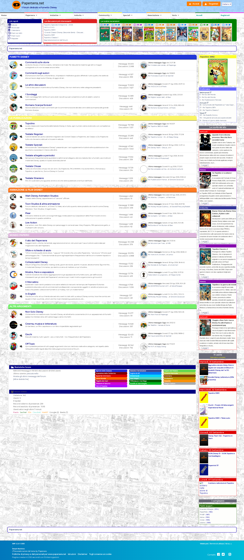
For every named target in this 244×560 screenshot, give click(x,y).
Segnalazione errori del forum (56, 40)
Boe (169, 97)
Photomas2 (164, 158)
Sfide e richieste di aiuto (38, 250)
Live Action (31, 222)
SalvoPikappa (177, 286)
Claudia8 (37, 412)
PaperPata (204, 512)
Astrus (202, 517)
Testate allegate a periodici (40, 155)
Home (4, 15)
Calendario (15, 30)
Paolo (164, 86)
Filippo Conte (175, 275)
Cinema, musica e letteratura (40, 323)
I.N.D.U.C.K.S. (49, 27)
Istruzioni (72, 554)
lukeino (202, 523)
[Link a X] (223, 554)
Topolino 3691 (49, 35)
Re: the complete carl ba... (157, 169)
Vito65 (165, 126)
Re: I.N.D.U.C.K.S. (154, 86)
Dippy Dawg (173, 137)
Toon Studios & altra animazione (42, 203)
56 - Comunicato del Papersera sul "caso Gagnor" (218, 105)
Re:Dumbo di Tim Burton (157, 225)
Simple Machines (18, 549)
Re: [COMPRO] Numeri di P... (158, 286)
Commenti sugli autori (37, 73)
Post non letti (16, 33)
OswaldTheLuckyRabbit (181, 207)
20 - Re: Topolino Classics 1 (209, 110)
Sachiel (170, 76)
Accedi (199, 15)
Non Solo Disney (34, 311)
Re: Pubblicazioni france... (158, 180)
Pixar (28, 213)
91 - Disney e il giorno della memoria (213, 120)
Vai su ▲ (228, 544)
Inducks (77, 15)
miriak (202, 520)
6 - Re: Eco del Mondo (208, 95)
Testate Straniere (34, 178)
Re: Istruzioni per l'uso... (157, 243)
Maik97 (45, 412)
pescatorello (32, 373)
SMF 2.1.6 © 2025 (18, 543)
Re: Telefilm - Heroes (155, 325)
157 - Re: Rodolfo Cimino (208, 115)
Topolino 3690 (49, 30)
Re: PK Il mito (153, 158)
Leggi (204, 165)
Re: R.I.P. (151, 347)
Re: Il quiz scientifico (155, 336)
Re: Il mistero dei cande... (157, 65)
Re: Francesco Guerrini (156, 76)
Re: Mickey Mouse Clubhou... (158, 207)
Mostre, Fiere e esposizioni (39, 272)
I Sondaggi (31, 94)
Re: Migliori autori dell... (156, 97)
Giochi (28, 334)
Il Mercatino (31, 282)
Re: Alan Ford (153, 314)
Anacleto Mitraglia (206, 509)
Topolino (30, 123)
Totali (202, 113)
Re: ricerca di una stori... (157, 255)
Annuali (203, 103)
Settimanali (205, 92)
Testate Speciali (33, 144)
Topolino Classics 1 (51, 37)
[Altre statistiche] (21, 379)
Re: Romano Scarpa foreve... (158, 108)
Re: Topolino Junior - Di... (157, 137)
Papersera (30, 15)
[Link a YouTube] (226, 554)
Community (104, 15)
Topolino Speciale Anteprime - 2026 (58, 25)
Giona (167, 325)
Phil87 (202, 515)
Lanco (170, 255)
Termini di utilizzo (217, 544)
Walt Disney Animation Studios (41, 195)
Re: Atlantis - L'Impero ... (157, 197)
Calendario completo (217, 357)
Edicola (14, 25)
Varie (174, 15)
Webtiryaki (204, 544)
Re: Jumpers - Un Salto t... (157, 216)
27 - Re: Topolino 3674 (208, 108)
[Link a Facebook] (218, 554)
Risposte (14, 38)
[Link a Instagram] (230, 554)
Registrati (225, 15)
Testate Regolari (34, 134)
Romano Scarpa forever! (38, 105)
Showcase (15, 28)
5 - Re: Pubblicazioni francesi (210, 100)
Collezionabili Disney (36, 262)
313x (29, 412)
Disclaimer (82, 554)
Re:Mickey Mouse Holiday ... (158, 297)
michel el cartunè (176, 169)
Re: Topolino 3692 (154, 126)
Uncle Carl (174, 265)
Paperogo (172, 65)
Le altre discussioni (35, 85)
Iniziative (54, 15)
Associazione (153, 15)
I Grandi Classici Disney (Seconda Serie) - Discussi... (64, 32)
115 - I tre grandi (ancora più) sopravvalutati (215, 118)
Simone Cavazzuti (177, 180)
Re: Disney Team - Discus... (158, 148)
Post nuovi (15, 36)
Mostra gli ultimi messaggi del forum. (29, 376)
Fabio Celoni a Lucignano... (158, 275)
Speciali (126, 15)
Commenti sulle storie (37, 62)
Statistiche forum (22, 367)
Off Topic (30, 343)
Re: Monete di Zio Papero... (158, 265)
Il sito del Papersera (36, 240)
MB (169, 243)
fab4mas (171, 197)
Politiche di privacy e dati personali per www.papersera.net (39, 554)
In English (30, 293)
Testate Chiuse (33, 166)
